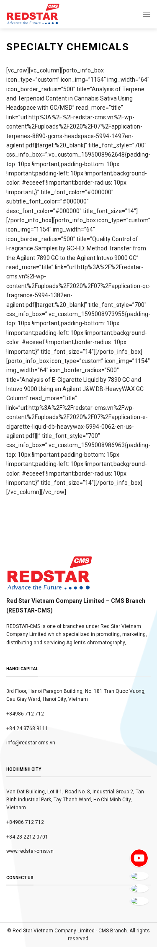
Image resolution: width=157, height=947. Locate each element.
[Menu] (146, 14)
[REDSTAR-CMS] (33, 14)
